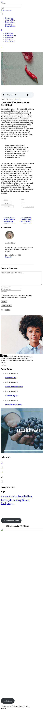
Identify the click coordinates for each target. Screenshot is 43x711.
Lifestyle (7, 207)
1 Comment (29, 207)
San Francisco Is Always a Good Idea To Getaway (26, 219)
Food (6, 200)
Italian (6, 203)
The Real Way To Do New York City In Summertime (9, 219)
